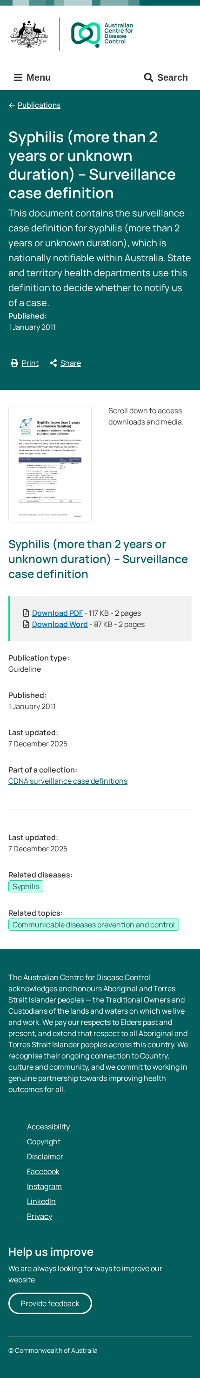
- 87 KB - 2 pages (88, 624)
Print (30, 363)
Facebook (43, 1171)
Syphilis (26, 886)
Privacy (39, 1216)
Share (70, 363)
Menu (37, 77)
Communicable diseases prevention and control (94, 924)
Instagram (44, 1186)
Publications (39, 105)
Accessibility (48, 1126)
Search (172, 77)
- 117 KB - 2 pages (86, 613)
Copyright (43, 1141)
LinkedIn (41, 1201)
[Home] (74, 34)
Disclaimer (45, 1156)
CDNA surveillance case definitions (67, 781)
